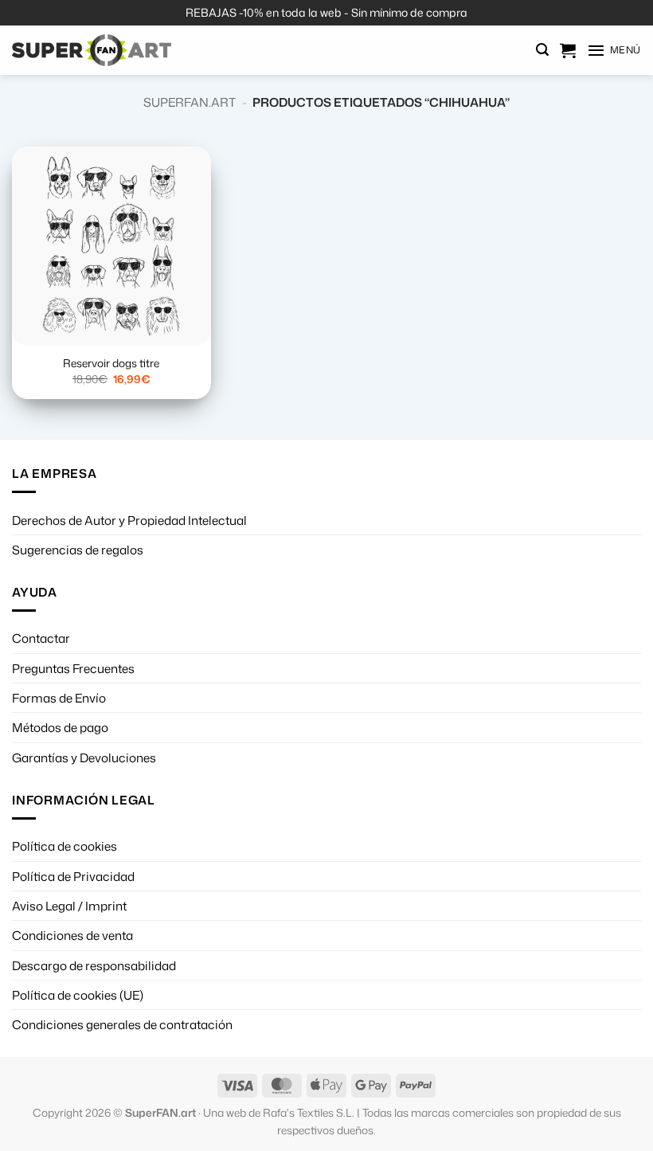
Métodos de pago (60, 727)
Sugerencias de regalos (77, 549)
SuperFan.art (189, 102)
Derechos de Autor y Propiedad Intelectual (129, 520)
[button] (542, 49)
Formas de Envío (59, 698)
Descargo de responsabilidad (94, 965)
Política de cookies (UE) (77, 995)
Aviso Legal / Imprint (69, 905)
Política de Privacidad (73, 876)
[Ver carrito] (568, 50)
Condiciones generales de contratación (122, 1024)
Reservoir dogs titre (111, 363)
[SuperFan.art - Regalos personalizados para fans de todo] (91, 50)
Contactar (41, 638)
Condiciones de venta (72, 935)
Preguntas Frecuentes (73, 668)
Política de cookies (64, 846)
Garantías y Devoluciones (84, 757)
